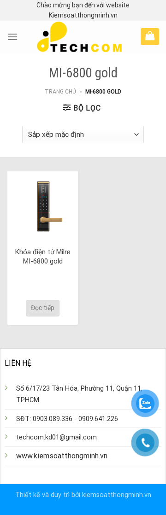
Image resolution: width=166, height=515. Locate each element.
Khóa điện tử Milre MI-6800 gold (43, 256)
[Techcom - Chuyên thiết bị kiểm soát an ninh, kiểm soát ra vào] (79, 37)
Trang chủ (60, 91)
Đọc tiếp (42, 307)
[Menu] (12, 36)
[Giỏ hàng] (149, 35)
